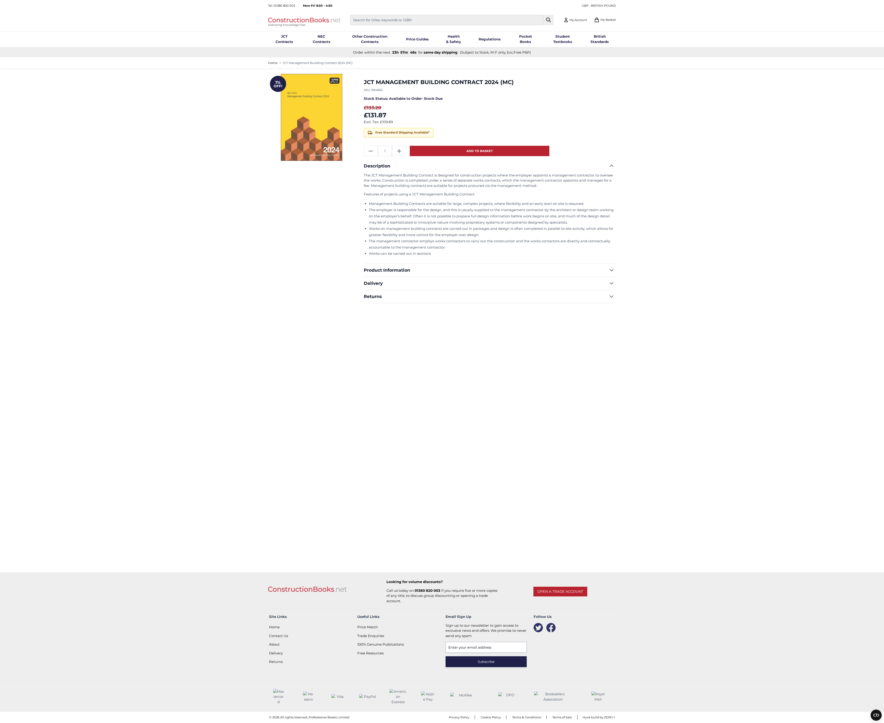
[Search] (548, 20)
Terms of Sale (562, 717)
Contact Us (278, 636)
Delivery (276, 653)
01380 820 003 (284, 5)
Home (273, 63)
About (274, 644)
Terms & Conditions (526, 717)
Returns (276, 661)
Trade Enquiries (370, 636)
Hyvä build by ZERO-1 (599, 717)
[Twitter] (538, 627)
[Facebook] (551, 627)
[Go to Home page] (304, 19)
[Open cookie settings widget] (876, 715)
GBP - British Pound (599, 5)
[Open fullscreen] (311, 117)
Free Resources (370, 653)
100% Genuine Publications (380, 644)
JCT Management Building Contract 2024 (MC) (317, 63)
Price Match (367, 627)
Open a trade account (560, 591)
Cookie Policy (491, 717)
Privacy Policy (459, 717)
